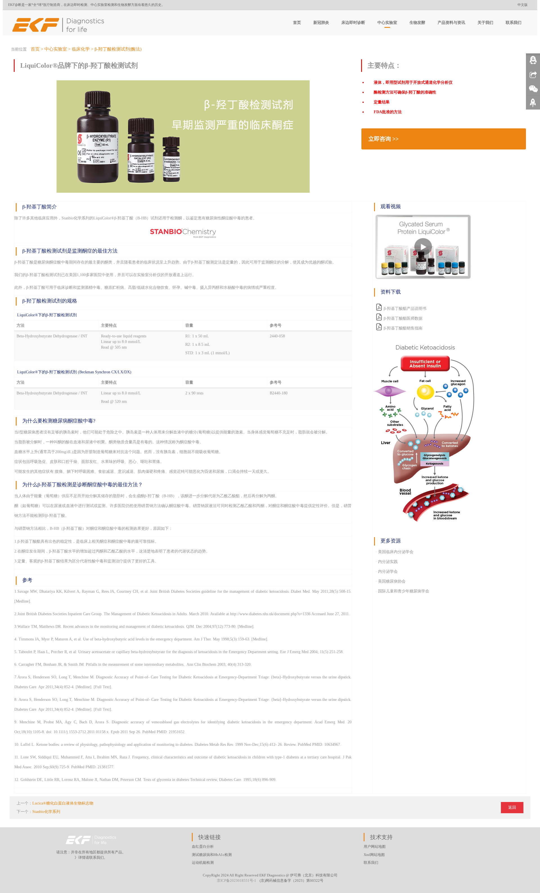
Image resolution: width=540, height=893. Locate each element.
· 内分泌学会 (386, 571)
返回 (512, 807)
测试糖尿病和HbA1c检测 (212, 855)
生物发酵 (417, 23)
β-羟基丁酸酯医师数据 (403, 318)
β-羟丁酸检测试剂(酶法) (117, 49)
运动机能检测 (203, 862)
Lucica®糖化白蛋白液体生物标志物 (62, 803)
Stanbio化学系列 (46, 812)
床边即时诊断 (353, 23)
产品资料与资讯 (451, 23)
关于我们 (485, 23)
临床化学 (81, 49)
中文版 (523, 5)
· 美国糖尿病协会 (390, 581)
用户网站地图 (375, 846)
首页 (297, 23)
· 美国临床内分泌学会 (394, 552)
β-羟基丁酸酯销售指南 (403, 328)
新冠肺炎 (321, 23)
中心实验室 (387, 23)
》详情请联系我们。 (91, 857)
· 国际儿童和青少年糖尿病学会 (402, 591)
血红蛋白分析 (203, 846)
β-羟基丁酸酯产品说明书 (405, 308)
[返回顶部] (533, 105)
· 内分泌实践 (386, 562)
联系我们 (513, 23)
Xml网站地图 (374, 855)
